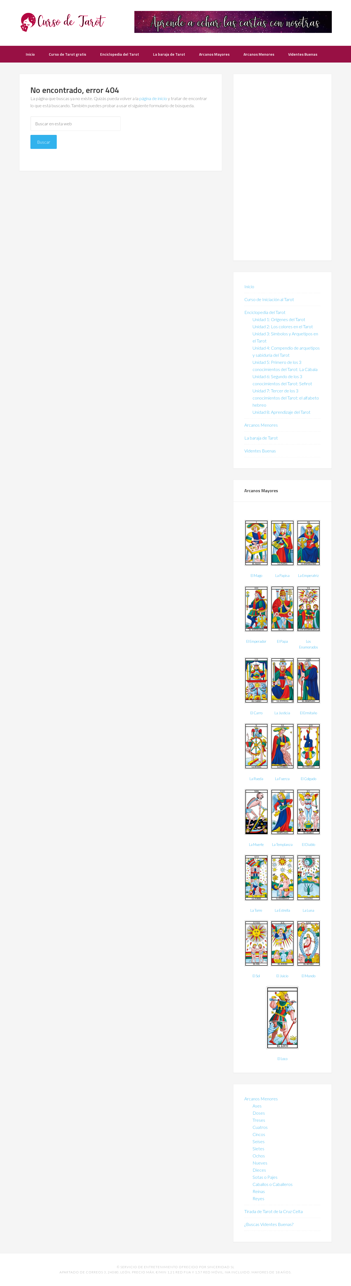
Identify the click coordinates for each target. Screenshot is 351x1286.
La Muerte (256, 844)
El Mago (256, 575)
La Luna (308, 910)
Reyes (258, 1198)
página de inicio (153, 98)
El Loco (282, 1058)
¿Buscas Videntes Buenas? (268, 1224)
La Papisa (282, 575)
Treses (259, 1120)
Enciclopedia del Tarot (264, 312)
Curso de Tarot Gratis (63, 22)
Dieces (259, 1169)
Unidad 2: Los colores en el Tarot (283, 326)
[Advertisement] (282, 167)
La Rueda (256, 779)
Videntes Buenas (260, 450)
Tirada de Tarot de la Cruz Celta (273, 1211)
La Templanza (282, 844)
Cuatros (260, 1127)
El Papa (282, 641)
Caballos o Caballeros (273, 1184)
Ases (257, 1105)
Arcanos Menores (261, 424)
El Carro (256, 713)
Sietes (258, 1148)
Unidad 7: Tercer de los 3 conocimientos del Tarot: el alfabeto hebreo (286, 397)
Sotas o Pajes (265, 1177)
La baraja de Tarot (261, 437)
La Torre (256, 910)
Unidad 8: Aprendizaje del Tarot (281, 412)
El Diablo (308, 844)
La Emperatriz (308, 575)
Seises (259, 1141)
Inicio (249, 286)
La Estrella (282, 910)
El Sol (256, 976)
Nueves (260, 1162)
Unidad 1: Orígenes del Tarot (279, 319)
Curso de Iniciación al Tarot (269, 299)
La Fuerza (282, 779)
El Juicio (282, 976)
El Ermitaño (308, 713)
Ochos (259, 1155)
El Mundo (308, 976)
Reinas (259, 1191)
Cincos (259, 1134)
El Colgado (308, 779)
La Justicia (282, 713)
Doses (259, 1112)
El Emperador (256, 641)
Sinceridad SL (220, 1267)
